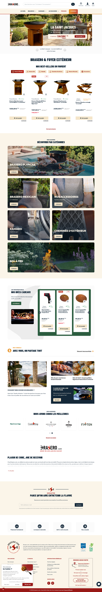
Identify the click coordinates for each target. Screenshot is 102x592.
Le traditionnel (14, 199)
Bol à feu (16, 261)
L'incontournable (14, 167)
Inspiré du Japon (14, 232)
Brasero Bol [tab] (32, 71)
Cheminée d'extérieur (70, 231)
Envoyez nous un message (81, 573)
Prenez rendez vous (81, 570)
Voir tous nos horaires (80, 585)
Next (90, 30)
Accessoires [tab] (87, 71)
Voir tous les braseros (51, 129)
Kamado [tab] (43, 71)
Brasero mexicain (23, 197)
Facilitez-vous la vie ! (59, 199)
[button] (93, 4)
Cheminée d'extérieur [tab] (57, 71)
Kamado (16, 229)
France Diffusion (68, 590)
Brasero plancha (23, 164)
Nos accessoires (66, 197)
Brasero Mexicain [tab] (73, 71)
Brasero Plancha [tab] (19, 71)
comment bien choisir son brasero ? (21, 390)
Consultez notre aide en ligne (80, 576)
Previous (12, 30)
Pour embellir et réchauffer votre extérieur (21, 264)
